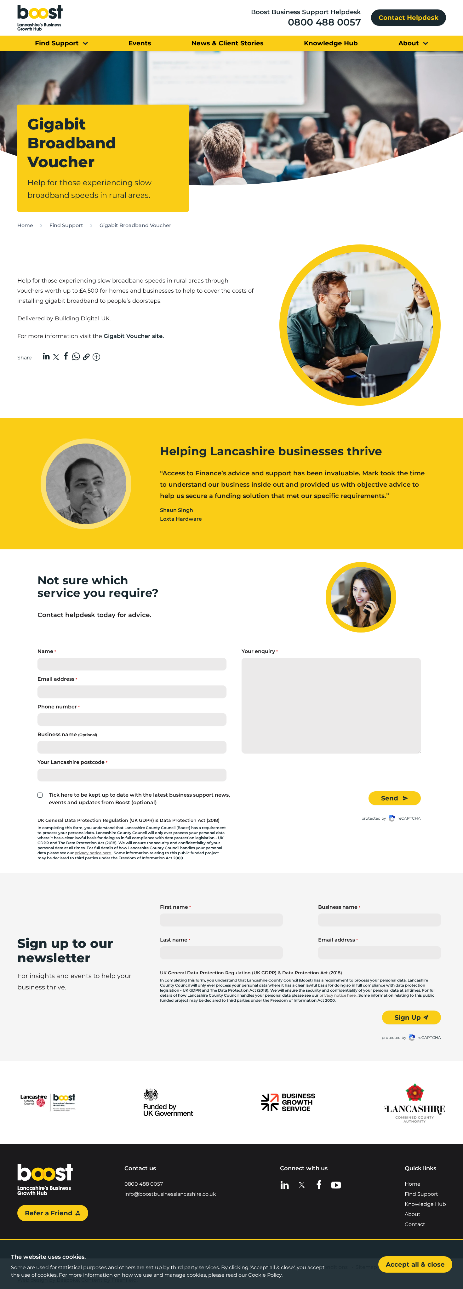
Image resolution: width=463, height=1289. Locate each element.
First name (175, 907)
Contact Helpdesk (408, 17)
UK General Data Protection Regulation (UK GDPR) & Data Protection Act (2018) (128, 820)
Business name (67, 734)
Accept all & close (415, 1264)
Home (25, 225)
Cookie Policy (265, 1275)
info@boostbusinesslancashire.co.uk (170, 1194)
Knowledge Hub (425, 1204)
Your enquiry (260, 651)
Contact (415, 1224)
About (412, 1214)
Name (46, 651)
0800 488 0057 (324, 22)
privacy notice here (93, 853)
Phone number (58, 707)
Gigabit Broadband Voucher (135, 225)
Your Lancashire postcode (72, 762)
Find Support (66, 225)
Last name (175, 940)
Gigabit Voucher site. (134, 336)
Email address (57, 679)
